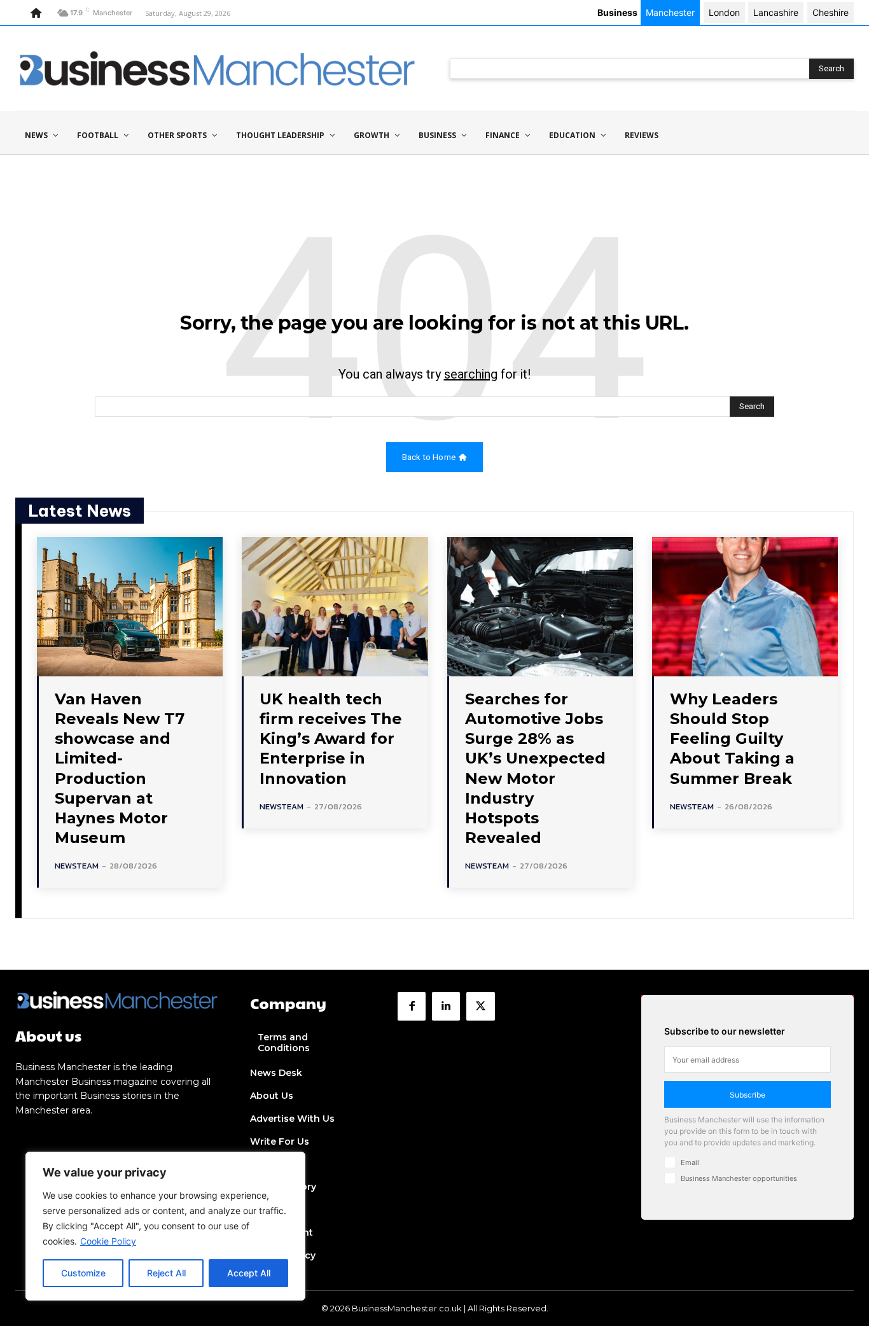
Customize (83, 1272)
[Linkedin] (446, 1006)
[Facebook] (412, 1006)
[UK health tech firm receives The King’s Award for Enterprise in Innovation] (335, 606)
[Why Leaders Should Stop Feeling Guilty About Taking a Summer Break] (745, 606)
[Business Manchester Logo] (217, 68)
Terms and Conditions (284, 1042)
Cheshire (830, 12)
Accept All (248, 1272)
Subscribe (747, 1094)
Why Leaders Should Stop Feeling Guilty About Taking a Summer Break (732, 739)
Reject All (166, 1272)
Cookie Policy (108, 1241)
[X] (480, 1006)
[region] (165, 1226)
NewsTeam (77, 866)
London (724, 12)
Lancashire (775, 12)
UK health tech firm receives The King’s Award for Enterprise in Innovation (331, 739)
